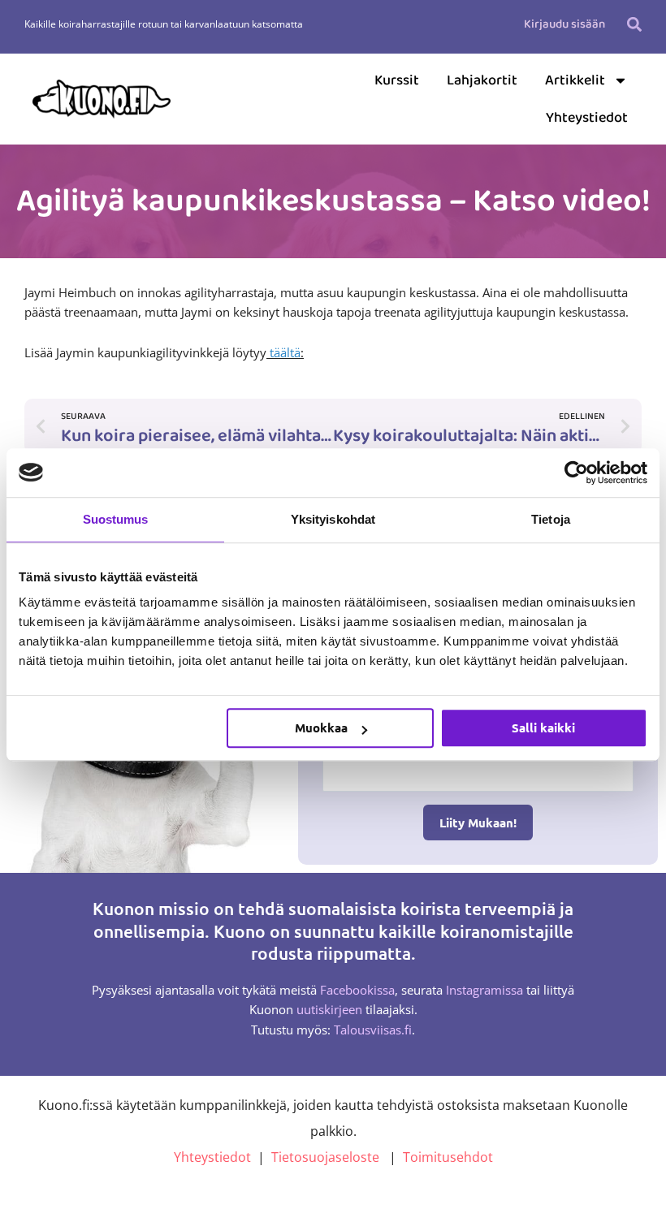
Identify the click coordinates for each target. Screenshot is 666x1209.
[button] (634, 24)
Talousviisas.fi (373, 1029)
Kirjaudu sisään (564, 24)
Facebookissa (357, 990)
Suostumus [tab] (116, 519)
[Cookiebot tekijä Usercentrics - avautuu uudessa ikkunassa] (576, 472)
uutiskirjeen (329, 1009)
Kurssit (396, 80)
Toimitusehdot (448, 1157)
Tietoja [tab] (550, 519)
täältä (283, 352)
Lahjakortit (482, 80)
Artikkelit (575, 80)
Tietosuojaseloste (325, 1157)
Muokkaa (321, 727)
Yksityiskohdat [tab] (333, 519)
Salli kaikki (543, 727)
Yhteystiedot (587, 117)
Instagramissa (484, 990)
